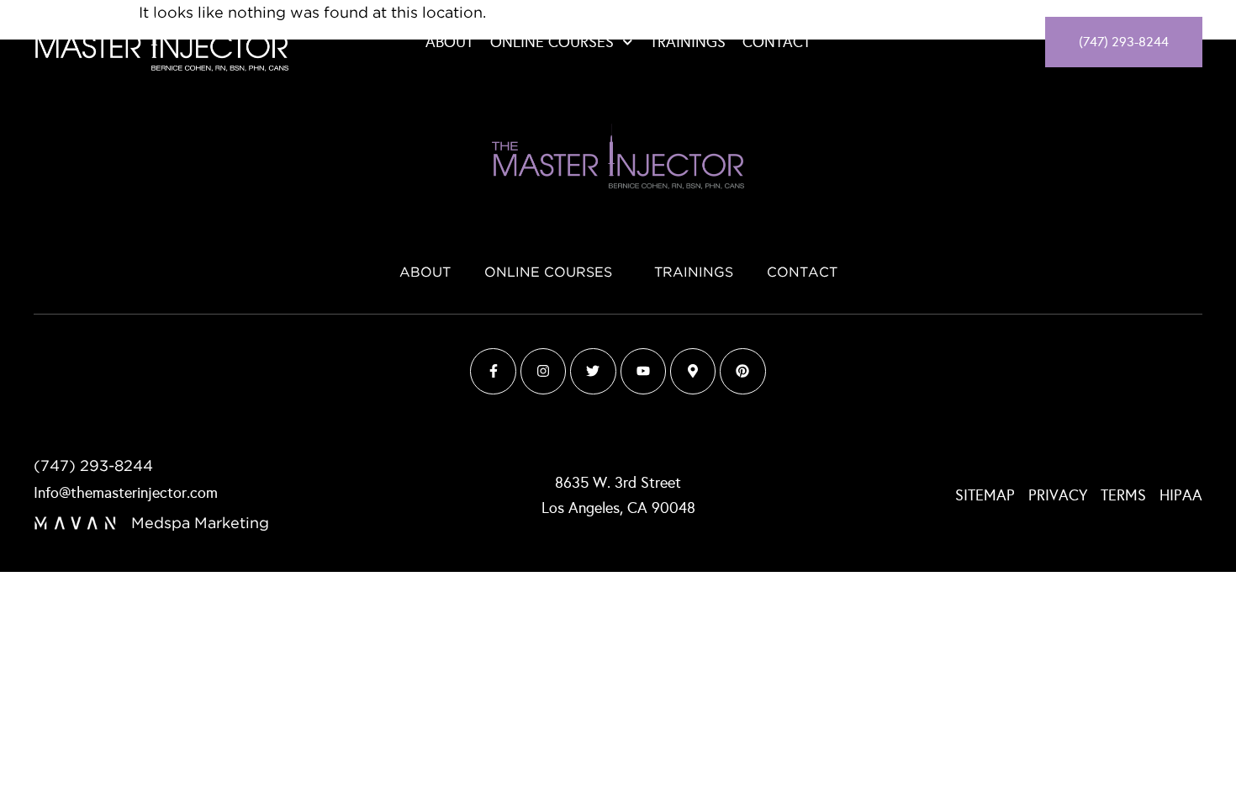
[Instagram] (543, 371)
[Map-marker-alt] (693, 371)
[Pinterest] (742, 371)
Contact (776, 42)
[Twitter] (592, 371)
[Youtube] (643, 371)
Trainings (688, 42)
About (449, 42)
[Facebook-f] (492, 371)
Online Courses (552, 42)
